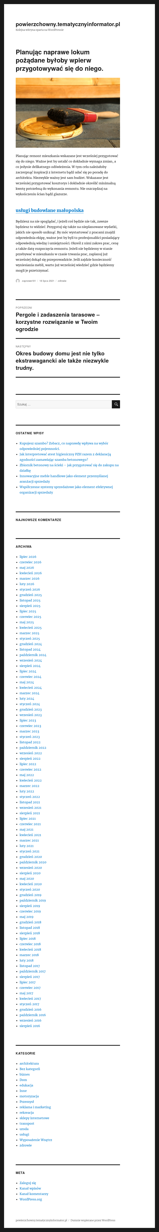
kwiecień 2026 (31, 573)
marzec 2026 (30, 578)
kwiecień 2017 (30, 999)
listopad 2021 (30, 802)
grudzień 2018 (30, 922)
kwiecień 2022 (31, 780)
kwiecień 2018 (30, 949)
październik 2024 (33, 655)
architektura (29, 1063)
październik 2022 (33, 748)
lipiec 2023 (28, 720)
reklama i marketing (35, 1107)
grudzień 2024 (31, 644)
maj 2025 (27, 622)
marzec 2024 (29, 693)
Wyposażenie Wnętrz (36, 1140)
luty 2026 (27, 584)
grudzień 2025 (31, 595)
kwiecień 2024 (31, 688)
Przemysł (27, 1102)
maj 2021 (26, 829)
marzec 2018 (29, 955)
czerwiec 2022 (30, 769)
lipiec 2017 (27, 982)
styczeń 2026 (30, 589)
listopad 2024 (30, 649)
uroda (24, 1129)
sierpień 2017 (30, 977)
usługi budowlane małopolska (50, 210)
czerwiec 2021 (30, 824)
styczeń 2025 (30, 638)
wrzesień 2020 (31, 868)
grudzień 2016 (30, 1009)
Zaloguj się (28, 1183)
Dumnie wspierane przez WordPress (93, 1220)
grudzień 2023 (31, 709)
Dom (23, 1080)
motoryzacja (29, 1096)
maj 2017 (26, 993)
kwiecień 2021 (30, 835)
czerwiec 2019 (30, 911)
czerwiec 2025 (30, 617)
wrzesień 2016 (30, 1020)
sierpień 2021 (30, 813)
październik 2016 (33, 1015)
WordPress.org (31, 1199)
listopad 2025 (30, 600)
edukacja (26, 1085)
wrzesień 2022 (31, 753)
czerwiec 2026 (30, 562)
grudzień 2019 (30, 895)
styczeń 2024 (30, 704)
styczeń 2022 (30, 797)
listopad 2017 (30, 966)
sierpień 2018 (30, 933)
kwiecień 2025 (31, 628)
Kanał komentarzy (34, 1194)
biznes (25, 1074)
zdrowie (62, 281)
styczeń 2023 (30, 737)
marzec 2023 (29, 731)
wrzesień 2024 (31, 660)
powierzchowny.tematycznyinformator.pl (68, 24)
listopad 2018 (30, 928)
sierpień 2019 (30, 906)
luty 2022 (27, 791)
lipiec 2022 (28, 764)
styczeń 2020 (30, 889)
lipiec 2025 (28, 611)
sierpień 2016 (30, 1026)
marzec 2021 (29, 840)
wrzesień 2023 (31, 715)
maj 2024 (27, 682)
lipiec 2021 (28, 818)
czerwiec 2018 (30, 944)
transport (27, 1123)
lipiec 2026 (28, 557)
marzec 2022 (29, 786)
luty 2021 (27, 846)
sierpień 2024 (30, 666)
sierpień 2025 (30, 606)
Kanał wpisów (30, 1188)
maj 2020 (27, 879)
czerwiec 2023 (30, 726)
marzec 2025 (29, 633)
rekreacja (27, 1113)
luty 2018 (27, 960)
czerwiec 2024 (30, 677)
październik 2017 (33, 971)
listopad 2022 (30, 742)
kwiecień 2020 (31, 884)
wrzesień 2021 (30, 808)
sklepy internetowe (34, 1118)
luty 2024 (27, 698)
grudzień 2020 (31, 857)
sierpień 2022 (30, 758)
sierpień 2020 (30, 873)
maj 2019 (27, 917)
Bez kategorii (30, 1069)
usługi (24, 1134)
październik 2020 (33, 862)
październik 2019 (33, 900)
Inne (23, 1091)
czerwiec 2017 (30, 988)
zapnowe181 (29, 281)
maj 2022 (27, 775)
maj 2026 (27, 568)
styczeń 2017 (29, 1004)
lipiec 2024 (28, 671)
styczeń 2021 (29, 851)
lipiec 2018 (28, 939)
